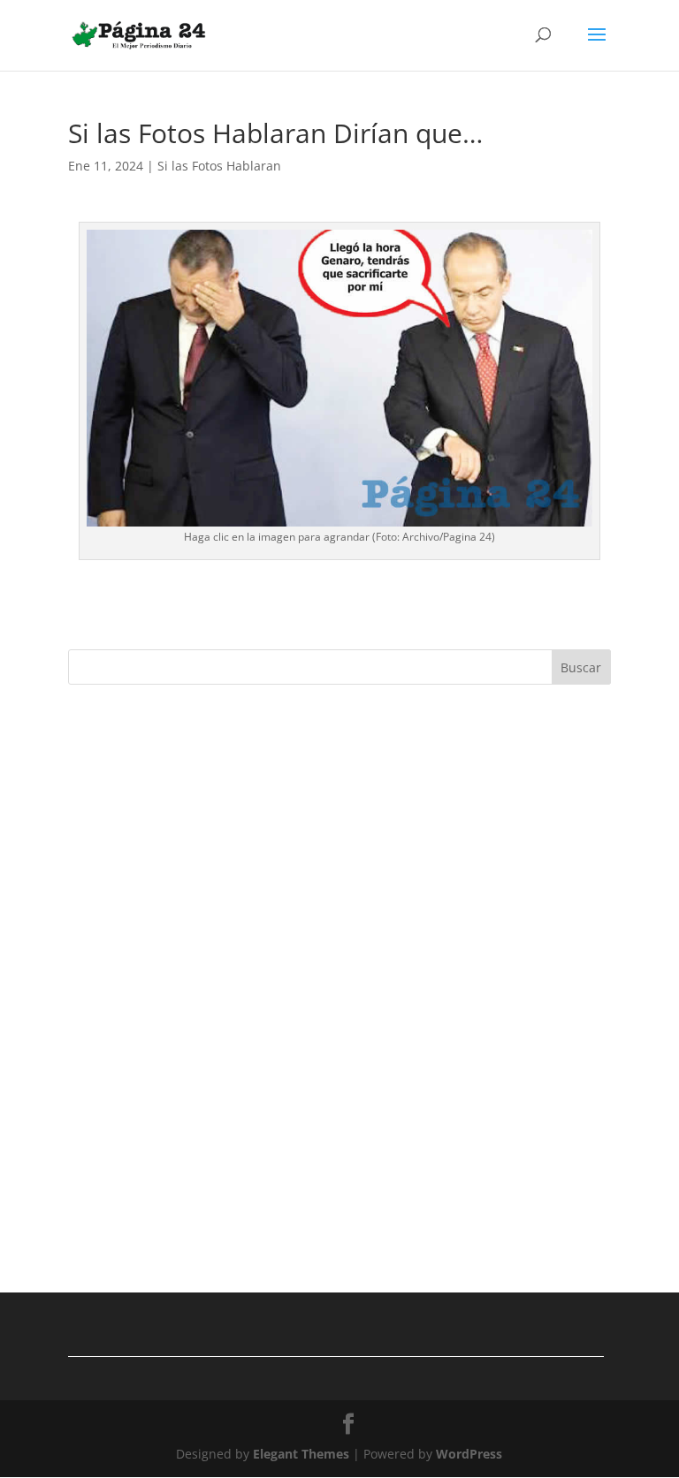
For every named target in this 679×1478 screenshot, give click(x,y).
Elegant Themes (301, 1453)
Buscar (581, 667)
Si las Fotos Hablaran (219, 165)
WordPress (469, 1453)
